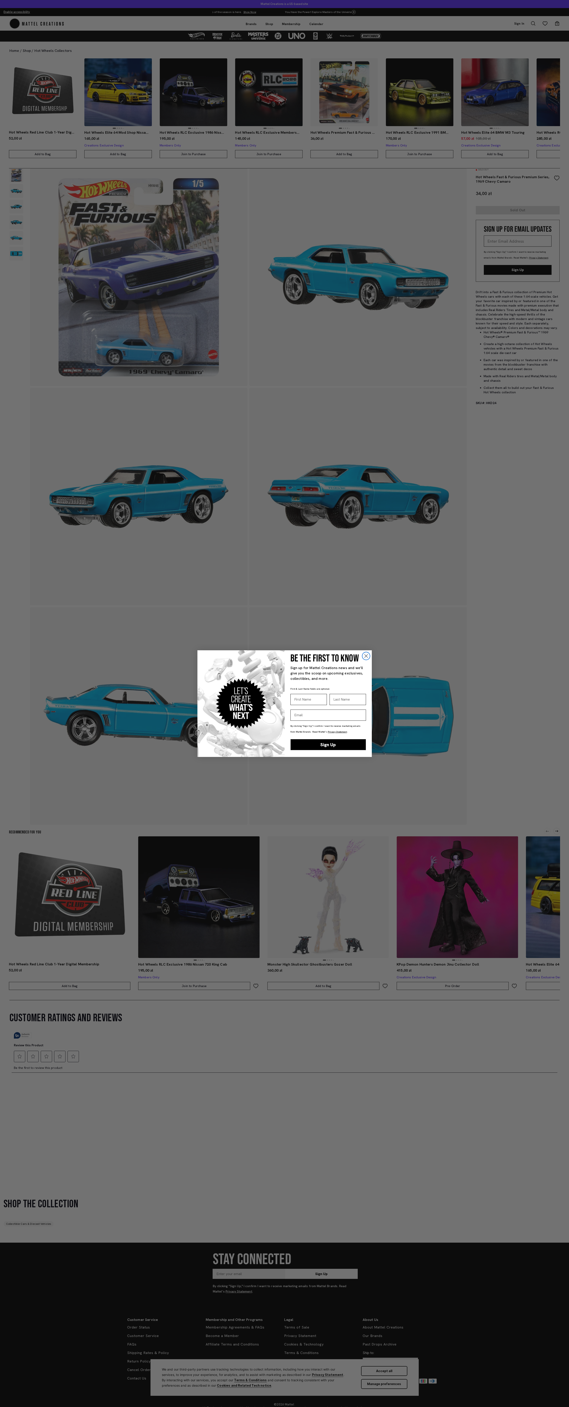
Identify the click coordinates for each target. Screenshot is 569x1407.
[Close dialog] (366, 656)
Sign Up (328, 745)
